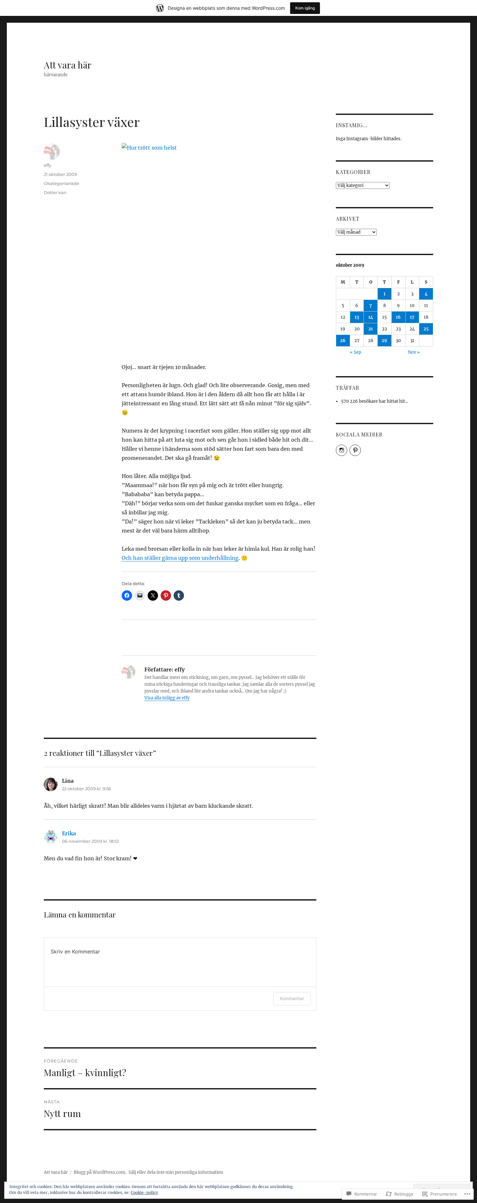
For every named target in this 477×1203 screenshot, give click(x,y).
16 (398, 317)
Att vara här (68, 65)
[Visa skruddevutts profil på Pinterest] (355, 450)
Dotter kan (55, 192)
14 (370, 317)
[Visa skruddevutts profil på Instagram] (341, 450)
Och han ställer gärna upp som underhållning (180, 558)
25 (426, 329)
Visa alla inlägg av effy (167, 698)
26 (343, 340)
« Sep (355, 352)
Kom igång (305, 8)
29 (384, 340)
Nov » (414, 352)
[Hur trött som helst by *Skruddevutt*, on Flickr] (219, 248)
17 (412, 317)
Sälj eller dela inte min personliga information (175, 1172)
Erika (69, 833)
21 (370, 329)
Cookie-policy (144, 1192)
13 (357, 317)
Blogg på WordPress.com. (100, 1172)
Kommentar (292, 998)
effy (47, 165)
